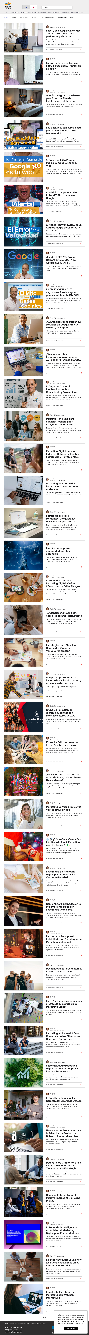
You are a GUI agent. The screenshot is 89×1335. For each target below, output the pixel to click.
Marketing (34, 17)
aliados (14, 17)
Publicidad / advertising (47, 17)
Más (71, 17)
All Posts (6, 17)
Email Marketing (23, 17)
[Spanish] (26, 7)
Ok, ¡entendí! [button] (71, 1328)
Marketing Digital (62, 17)
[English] (33, 7)
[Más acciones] (82, 27)
